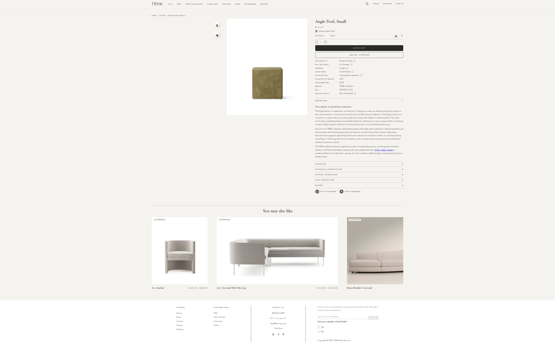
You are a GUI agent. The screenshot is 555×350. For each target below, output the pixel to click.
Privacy (179, 325)
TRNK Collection (194, 4)
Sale (170, 4)
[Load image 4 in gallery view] (217, 34)
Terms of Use (219, 317)
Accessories (250, 4)
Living (162, 15)
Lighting (226, 4)
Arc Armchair (158, 288)
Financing (218, 321)
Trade (376, 3)
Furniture (212, 4)
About (179, 313)
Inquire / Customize (359, 55)
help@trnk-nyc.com (278, 324)
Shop (154, 15)
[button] (367, 3)
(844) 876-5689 (278, 313)
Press (178, 317)
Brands (264, 4)
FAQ (216, 313)
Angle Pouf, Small (177, 15)
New (179, 4)
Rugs (237, 4)
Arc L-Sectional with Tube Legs (231, 288)
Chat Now (278, 328)
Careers (179, 321)
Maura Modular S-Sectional (359, 288)
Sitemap (180, 329)
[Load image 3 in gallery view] (217, 24)
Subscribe (373, 317)
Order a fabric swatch (383, 150)
